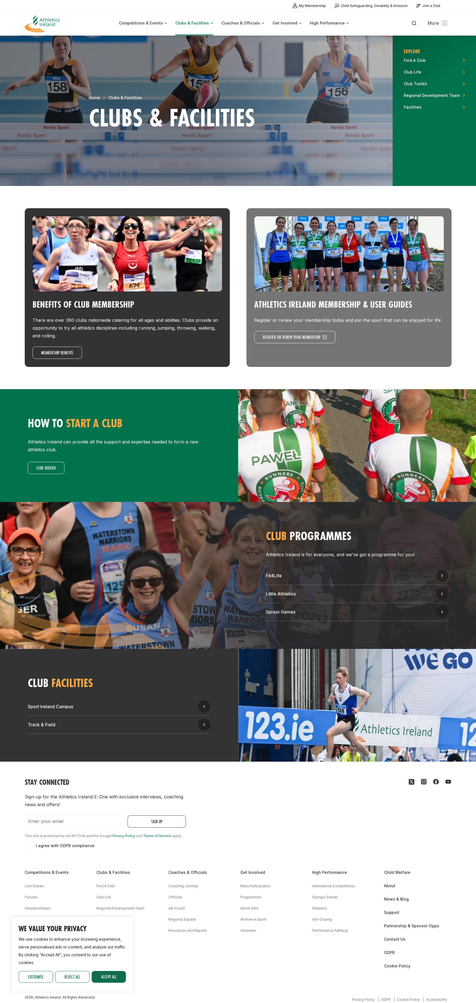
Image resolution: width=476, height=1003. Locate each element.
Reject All (72, 976)
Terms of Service (157, 836)
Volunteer (248, 930)
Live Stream (34, 886)
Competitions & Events (47, 872)
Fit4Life (274, 575)
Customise (36, 976)
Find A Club (105, 886)
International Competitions (333, 886)
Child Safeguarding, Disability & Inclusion (374, 6)
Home (94, 97)
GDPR (389, 952)
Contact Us (394, 939)
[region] (72, 954)
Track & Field (41, 724)
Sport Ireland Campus (50, 706)
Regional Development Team (120, 908)
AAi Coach (176, 908)
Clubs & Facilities (125, 97)
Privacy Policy (124, 836)
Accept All (108, 976)
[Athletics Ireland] (43, 23)
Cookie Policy (397, 965)
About (389, 885)
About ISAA (249, 908)
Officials (175, 897)
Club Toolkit (46, 468)
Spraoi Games (280, 612)
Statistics (319, 908)
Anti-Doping (322, 919)
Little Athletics (281, 594)
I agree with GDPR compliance (65, 845)
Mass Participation (255, 886)
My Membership (312, 6)
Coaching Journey (183, 886)
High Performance (329, 872)
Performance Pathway (330, 930)
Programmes (250, 897)
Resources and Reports (187, 930)
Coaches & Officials (187, 872)
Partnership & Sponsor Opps (411, 925)
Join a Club (431, 6)
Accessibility (436, 999)
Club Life (103, 897)
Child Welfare (397, 872)
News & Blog (396, 899)
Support (391, 912)
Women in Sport (253, 919)
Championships (37, 908)
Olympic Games (325, 897)
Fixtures (31, 897)
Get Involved (252, 872)
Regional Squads (182, 919)
